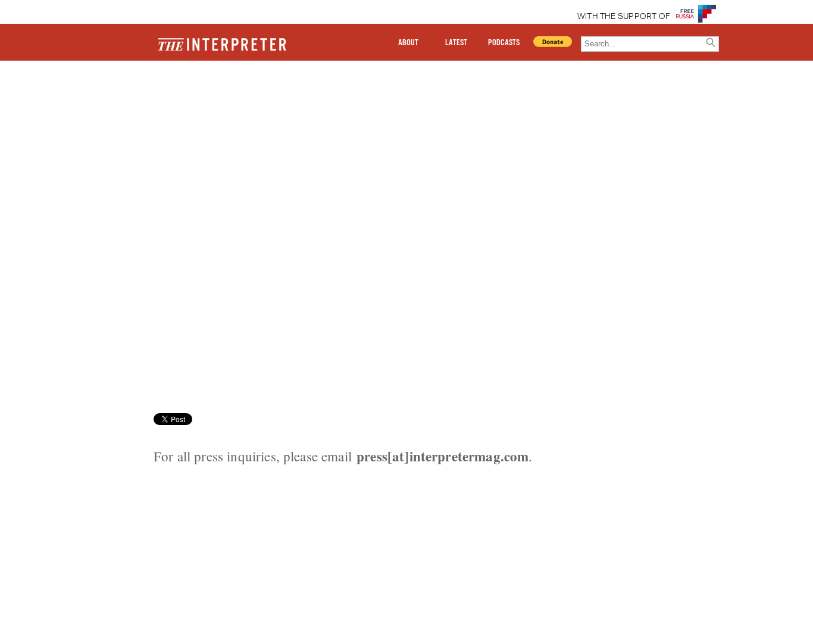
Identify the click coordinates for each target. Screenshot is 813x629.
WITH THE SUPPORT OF (624, 16)
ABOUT (408, 42)
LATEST (456, 42)
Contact (121, 102)
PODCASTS (504, 42)
